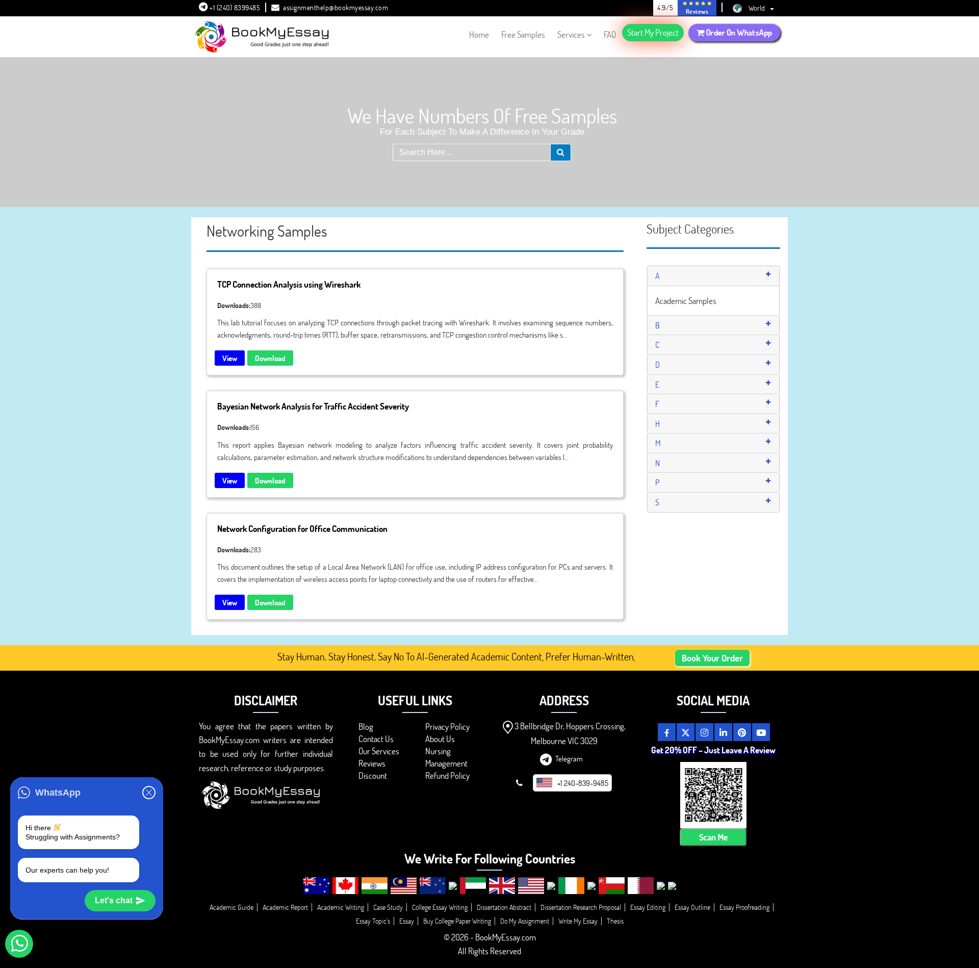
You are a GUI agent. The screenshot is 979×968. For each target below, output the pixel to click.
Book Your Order (712, 658)
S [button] (657, 502)
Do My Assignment (524, 921)
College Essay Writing (440, 907)
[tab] (714, 276)
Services (571, 34)
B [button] (657, 325)
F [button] (657, 403)
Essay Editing (647, 907)
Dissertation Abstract (504, 907)
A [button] (657, 275)
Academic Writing (340, 907)
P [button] (657, 482)
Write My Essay (578, 921)
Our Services (378, 751)
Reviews (371, 763)
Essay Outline (692, 907)
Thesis (615, 921)
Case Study (388, 907)
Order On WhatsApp (738, 32)
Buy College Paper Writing (457, 921)
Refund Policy (447, 775)
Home (479, 34)
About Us (440, 739)
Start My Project (653, 32)
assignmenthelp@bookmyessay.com (335, 7)
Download (270, 358)
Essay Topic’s (373, 921)
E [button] (657, 384)
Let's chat (114, 900)
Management (446, 763)
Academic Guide (231, 907)
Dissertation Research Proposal (580, 907)
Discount (372, 775)
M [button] (658, 443)
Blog (365, 726)
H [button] (657, 423)
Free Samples (523, 34)
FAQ (610, 34)
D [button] (657, 364)
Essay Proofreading (744, 907)
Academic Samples (685, 301)
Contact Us (376, 739)
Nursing (438, 751)
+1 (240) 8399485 (234, 7)
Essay (406, 921)
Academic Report (285, 907)
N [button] (657, 462)
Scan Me (713, 837)
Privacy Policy (447, 726)
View (229, 358)
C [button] (657, 344)
